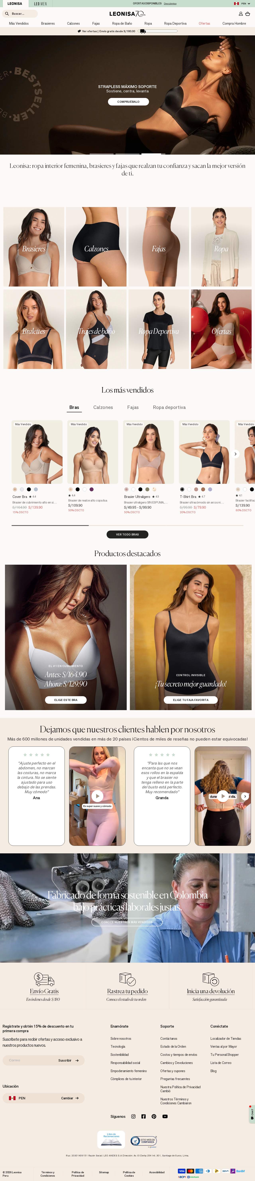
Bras (74, 407)
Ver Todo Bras (127, 534)
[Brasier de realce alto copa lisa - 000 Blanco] (85, 489)
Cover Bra (20, 497)
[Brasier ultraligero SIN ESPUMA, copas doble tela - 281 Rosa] (126, 489)
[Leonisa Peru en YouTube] (165, 1117)
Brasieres (48, 23)
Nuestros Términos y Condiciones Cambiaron (175, 1101)
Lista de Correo (220, 1063)
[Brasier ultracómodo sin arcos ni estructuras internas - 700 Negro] (182, 489)
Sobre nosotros (121, 1038)
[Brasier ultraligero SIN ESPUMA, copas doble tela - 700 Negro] (140, 489)
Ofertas (204, 23)
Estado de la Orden (173, 1046)
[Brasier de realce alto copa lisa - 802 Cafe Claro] (71, 489)
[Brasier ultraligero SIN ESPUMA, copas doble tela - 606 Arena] (147, 489)
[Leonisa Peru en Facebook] (143, 1117)
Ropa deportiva (169, 407)
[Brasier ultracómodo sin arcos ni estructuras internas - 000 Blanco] (189, 489)
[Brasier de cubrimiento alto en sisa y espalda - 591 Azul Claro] (36, 489)
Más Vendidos (19, 23)
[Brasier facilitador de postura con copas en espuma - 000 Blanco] (245, 489)
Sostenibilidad (120, 1054)
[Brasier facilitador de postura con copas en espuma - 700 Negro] (252, 489)
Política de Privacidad (78, 1173)
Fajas (96, 23)
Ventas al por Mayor (223, 1046)
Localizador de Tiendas (225, 1038)
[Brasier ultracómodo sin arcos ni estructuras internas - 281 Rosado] (196, 489)
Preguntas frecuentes (175, 1079)
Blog (213, 1071)
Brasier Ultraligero (137, 497)
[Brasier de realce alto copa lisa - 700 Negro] (78, 489)
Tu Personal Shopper (224, 1054)
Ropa (148, 23)
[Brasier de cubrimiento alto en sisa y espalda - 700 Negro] (29, 489)
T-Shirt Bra (188, 497)
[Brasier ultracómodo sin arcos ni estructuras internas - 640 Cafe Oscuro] (203, 489)
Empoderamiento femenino (129, 1071)
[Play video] (97, 796)
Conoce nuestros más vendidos (127, 922)
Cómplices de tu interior (126, 1079)
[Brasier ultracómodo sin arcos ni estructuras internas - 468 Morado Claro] (210, 489)
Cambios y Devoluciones (176, 1063)
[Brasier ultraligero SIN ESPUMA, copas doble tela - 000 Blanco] (133, 489)
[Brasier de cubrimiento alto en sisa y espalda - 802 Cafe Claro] (15, 489)
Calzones (73, 23)
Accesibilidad (157, 1172)
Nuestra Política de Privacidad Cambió (180, 1089)
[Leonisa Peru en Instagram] (133, 1117)
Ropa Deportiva (175, 23)
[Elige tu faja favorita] (191, 637)
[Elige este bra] (66, 637)
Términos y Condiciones (47, 1173)
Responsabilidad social (125, 1063)
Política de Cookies (129, 1173)
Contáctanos (168, 1038)
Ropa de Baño (122, 23)
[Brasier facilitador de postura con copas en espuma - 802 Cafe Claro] (238, 489)
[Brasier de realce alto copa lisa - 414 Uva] (92, 489)
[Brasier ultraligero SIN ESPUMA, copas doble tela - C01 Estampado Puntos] (154, 489)
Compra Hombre (234, 23)
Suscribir (65, 1060)
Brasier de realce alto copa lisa (87, 500)
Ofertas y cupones (172, 1071)
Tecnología (118, 1046)
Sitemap (104, 1172)
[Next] (235, 454)
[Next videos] (245, 796)
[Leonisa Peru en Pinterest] (154, 1117)
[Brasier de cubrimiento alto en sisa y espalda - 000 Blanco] (22, 489)
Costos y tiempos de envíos (178, 1054)
